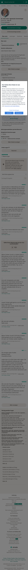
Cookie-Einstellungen (14, 110)
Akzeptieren (19, 113)
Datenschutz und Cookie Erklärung (12, 106)
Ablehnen (9, 113)
